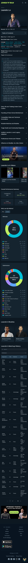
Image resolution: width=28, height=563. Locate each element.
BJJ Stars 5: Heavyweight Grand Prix (23, 463)
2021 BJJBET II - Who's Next (23, 434)
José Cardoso (4, 456)
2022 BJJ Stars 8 (23, 399)
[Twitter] (11, 559)
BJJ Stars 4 (23, 477)
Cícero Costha (13, 39)
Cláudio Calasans (4, 482)
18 (17, 501)
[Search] (22, 2)
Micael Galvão (3, 392)
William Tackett (3, 441)
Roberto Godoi (17, 45)
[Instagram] (14, 559)
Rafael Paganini (4, 434)
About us (21, 529)
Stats (7, 529)
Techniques (7, 535)
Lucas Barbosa (4, 449)
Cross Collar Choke (14, 463)
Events (7, 533)
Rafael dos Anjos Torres (3, 362)
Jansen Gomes (3, 405)
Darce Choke (14, 362)
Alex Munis (3, 463)
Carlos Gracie (18, 42)
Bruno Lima (3, 377)
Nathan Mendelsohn (4, 419)
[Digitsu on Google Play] (7, 546)
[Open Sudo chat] (24, 559)
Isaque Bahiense (4, 384)
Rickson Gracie (9, 43)
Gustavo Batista (4, 427)
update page (24, 29)
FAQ (21, 535)
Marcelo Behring (18, 43)
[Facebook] (9, 559)
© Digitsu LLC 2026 (14, 553)
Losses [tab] (7, 211)
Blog (21, 533)
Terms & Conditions (10, 556)
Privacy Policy (19, 556)
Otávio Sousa (3, 412)
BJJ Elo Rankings (7, 537)
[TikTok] (19, 559)
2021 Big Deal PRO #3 (22, 456)
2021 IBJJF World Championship (23, 412)
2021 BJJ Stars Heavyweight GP (23, 471)
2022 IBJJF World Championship (23, 362)
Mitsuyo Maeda (9, 42)
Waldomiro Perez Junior (6, 45)
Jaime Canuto (3, 477)
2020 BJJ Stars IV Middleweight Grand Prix (23, 493)
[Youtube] (16, 559)
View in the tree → (6, 48)
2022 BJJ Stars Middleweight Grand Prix (23, 392)
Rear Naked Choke (14, 449)
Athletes (2, 7)
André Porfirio (3, 369)
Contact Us (21, 531)
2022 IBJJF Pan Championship (23, 404)
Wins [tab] (3, 211)
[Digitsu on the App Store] (7, 541)
